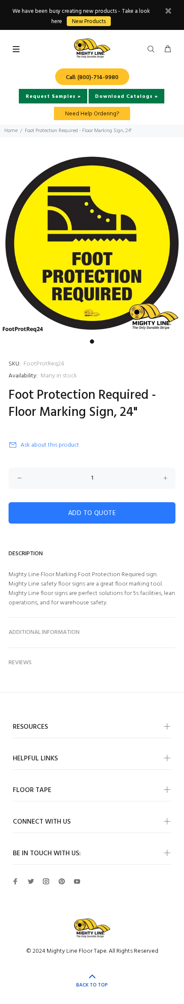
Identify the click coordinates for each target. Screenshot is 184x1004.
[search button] (153, 49)
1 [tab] (92, 341)
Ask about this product (50, 445)
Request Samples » (53, 96)
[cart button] (167, 49)
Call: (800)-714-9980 (92, 77)
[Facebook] (15, 881)
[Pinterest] (61, 881)
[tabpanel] (92, 243)
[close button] (168, 12)
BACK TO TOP (92, 985)
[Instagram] (46, 881)
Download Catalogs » (126, 96)
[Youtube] (77, 881)
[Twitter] (30, 881)
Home (11, 131)
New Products (89, 21)
